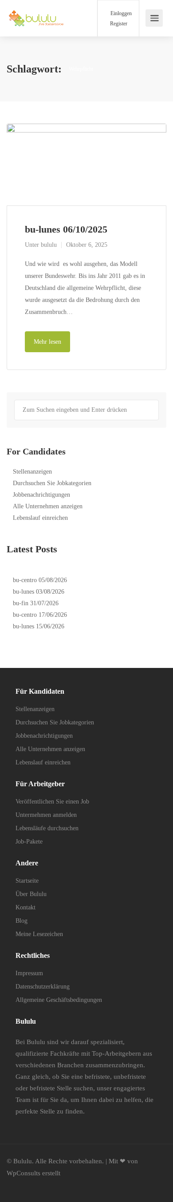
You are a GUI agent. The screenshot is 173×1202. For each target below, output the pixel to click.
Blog (22, 920)
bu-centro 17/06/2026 (40, 614)
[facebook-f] (15, 1185)
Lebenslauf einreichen (40, 518)
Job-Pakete (29, 841)
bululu (49, 244)
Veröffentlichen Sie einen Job (52, 801)
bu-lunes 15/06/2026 (38, 626)
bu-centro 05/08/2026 (40, 580)
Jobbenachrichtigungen (41, 494)
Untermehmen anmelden (46, 815)
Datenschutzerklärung (43, 986)
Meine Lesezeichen (39, 934)
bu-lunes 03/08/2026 (38, 591)
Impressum (29, 973)
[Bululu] (36, 13)
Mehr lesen (47, 341)
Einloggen (120, 13)
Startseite (27, 880)
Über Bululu (31, 894)
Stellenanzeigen (32, 471)
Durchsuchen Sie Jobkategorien (52, 483)
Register (118, 23)
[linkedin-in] (30, 1185)
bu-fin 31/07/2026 (36, 603)
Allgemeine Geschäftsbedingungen (59, 1000)
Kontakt (25, 907)
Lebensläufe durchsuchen (47, 828)
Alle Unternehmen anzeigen (48, 506)
